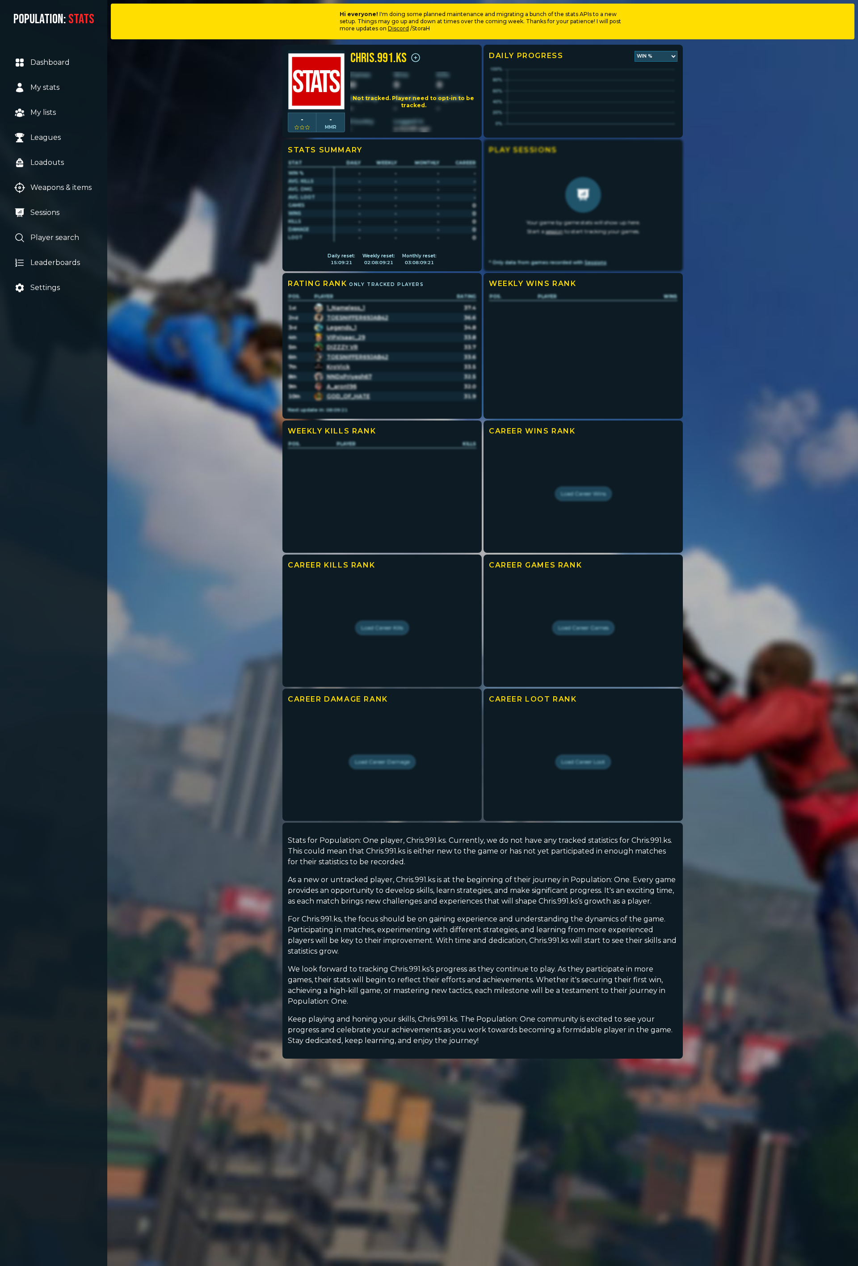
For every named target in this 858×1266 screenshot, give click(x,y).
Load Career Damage (382, 761)
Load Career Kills (382, 627)
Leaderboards (55, 262)
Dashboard (50, 62)
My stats (44, 87)
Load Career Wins (583, 493)
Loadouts (47, 162)
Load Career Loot (583, 761)
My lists (43, 112)
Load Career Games (583, 627)
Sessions (44, 212)
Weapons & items (61, 187)
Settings (45, 287)
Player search (54, 237)
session (554, 231)
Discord (398, 28)
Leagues (45, 137)
